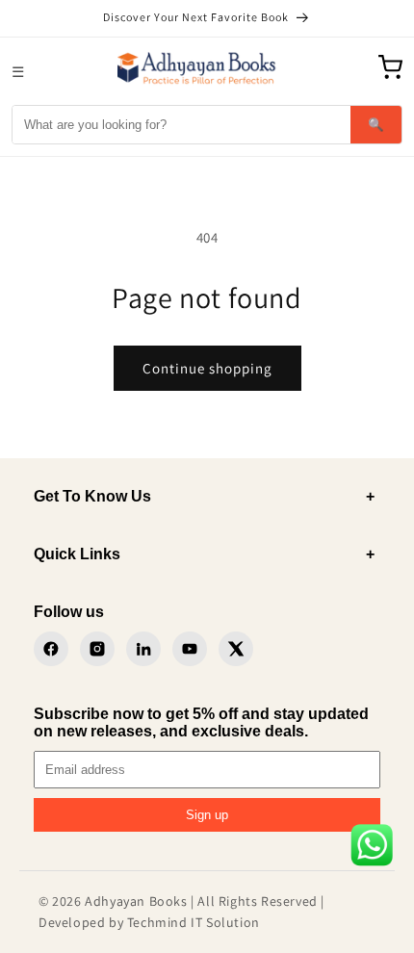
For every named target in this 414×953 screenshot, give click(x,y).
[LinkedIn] (143, 648)
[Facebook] (51, 648)
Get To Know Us (204, 496)
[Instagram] (97, 648)
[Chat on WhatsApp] (372, 849)
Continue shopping (207, 368)
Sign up (207, 815)
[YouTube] (189, 648)
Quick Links (204, 554)
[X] (236, 648)
